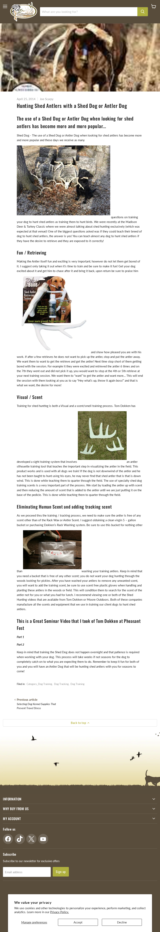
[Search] (142, 11)
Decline (122, 922)
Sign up (61, 871)
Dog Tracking (61, 684)
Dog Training (77, 684)
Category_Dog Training (39, 684)
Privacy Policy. (59, 912)
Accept (78, 922)
